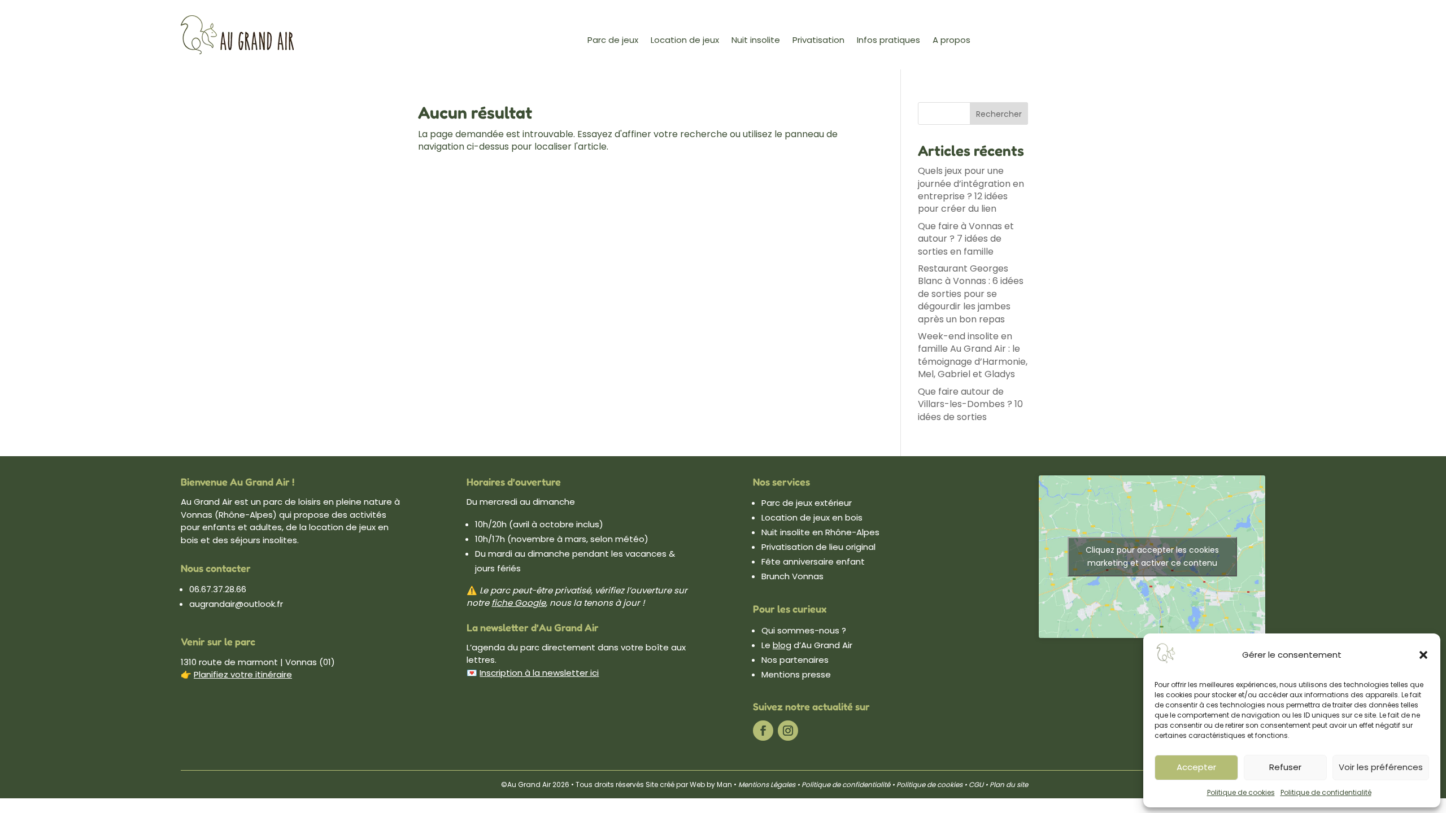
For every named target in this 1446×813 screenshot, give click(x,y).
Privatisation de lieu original (818, 547)
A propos (951, 41)
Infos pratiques (888, 41)
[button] (1423, 655)
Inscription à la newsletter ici (539, 673)
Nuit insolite (755, 41)
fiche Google (518, 603)
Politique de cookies (1241, 792)
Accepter (1196, 767)
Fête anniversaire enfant (813, 561)
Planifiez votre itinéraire (243, 674)
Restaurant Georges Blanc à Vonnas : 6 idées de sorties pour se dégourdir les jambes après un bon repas (970, 294)
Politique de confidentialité (1326, 792)
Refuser (1285, 767)
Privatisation (818, 41)
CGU (976, 784)
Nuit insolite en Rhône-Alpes (820, 532)
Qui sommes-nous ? (803, 630)
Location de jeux (685, 41)
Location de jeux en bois (812, 517)
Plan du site (1008, 784)
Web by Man (711, 784)
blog (782, 645)
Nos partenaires (795, 660)
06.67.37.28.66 (217, 589)
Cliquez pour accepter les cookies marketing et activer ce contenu (1152, 556)
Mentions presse (796, 674)
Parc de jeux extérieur (806, 503)
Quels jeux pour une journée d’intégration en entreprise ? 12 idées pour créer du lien (971, 189)
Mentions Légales (766, 784)
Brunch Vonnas (792, 576)
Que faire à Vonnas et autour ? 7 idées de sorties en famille (966, 239)
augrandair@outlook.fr (236, 604)
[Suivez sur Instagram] (788, 730)
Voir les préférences (1381, 767)
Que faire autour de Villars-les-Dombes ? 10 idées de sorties (970, 404)
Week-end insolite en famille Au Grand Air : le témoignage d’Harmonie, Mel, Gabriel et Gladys (972, 355)
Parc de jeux (612, 41)
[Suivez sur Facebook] (763, 730)
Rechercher (999, 114)
